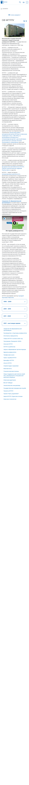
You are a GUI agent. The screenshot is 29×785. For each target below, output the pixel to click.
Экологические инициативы (12, 385)
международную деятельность (11, 174)
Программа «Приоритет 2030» (12, 341)
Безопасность (8, 368)
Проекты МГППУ (8, 391)
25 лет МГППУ (8, 363)
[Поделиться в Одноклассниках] (26, 21)
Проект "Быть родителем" (11, 393)
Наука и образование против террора (15, 349)
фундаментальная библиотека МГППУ (13, 166)
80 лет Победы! (8, 382)
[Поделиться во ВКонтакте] (24, 21)
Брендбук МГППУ (9, 360)
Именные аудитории (10, 380)
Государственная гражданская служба (15, 388)
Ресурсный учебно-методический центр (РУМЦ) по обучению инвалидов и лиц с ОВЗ (14, 134)
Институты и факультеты (11, 336)
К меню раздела (15, 15)
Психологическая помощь (11, 371)
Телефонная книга (9, 355)
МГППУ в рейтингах (9, 346)
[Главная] (1, 8)
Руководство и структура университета (15, 333)
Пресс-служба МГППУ (10, 357)
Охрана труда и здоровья (11, 366)
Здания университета (10, 352)
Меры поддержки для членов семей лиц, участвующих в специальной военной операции (14, 375)
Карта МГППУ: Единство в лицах (13, 396)
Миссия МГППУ (8, 344)
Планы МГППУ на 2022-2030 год (13, 338)
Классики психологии (10, 399)
